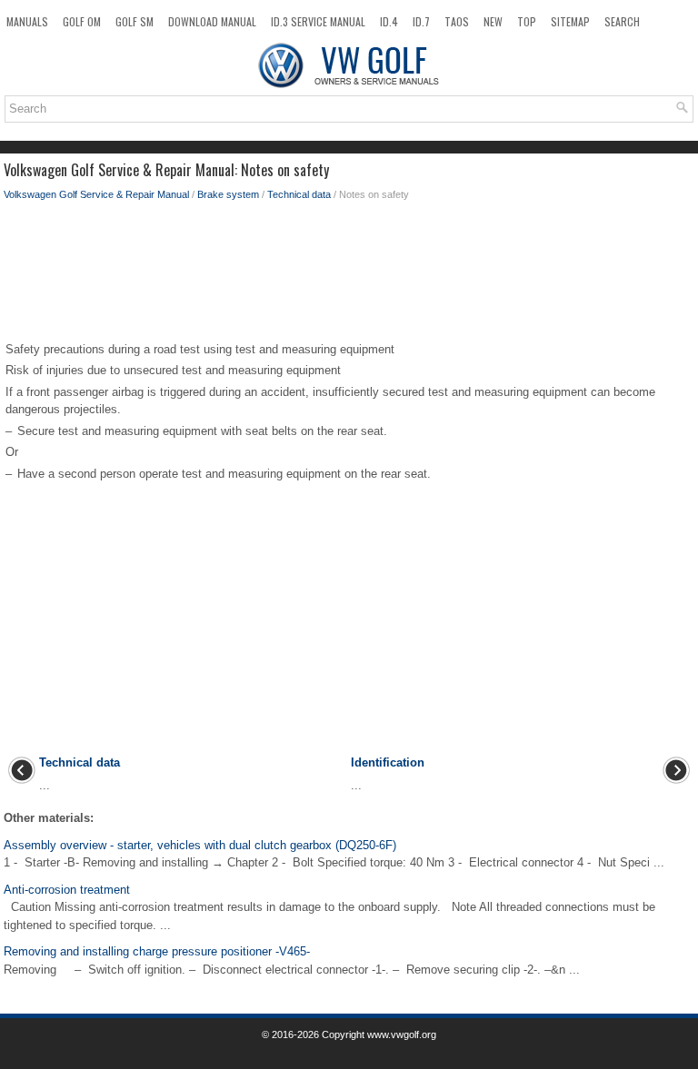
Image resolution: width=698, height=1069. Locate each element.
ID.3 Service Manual (318, 21)
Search (622, 21)
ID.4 (389, 21)
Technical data (299, 194)
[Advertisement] (349, 275)
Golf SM (134, 21)
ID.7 (421, 21)
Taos (456, 21)
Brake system (228, 194)
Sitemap (570, 21)
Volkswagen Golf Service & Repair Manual (96, 194)
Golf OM (82, 21)
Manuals (27, 21)
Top (526, 21)
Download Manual (212, 21)
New (493, 21)
